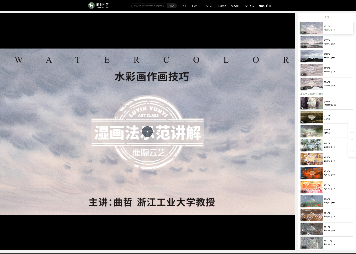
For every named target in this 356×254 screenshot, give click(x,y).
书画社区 (221, 5)
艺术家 (209, 5)
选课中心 (196, 5)
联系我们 (235, 5)
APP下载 (249, 5)
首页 (184, 5)
